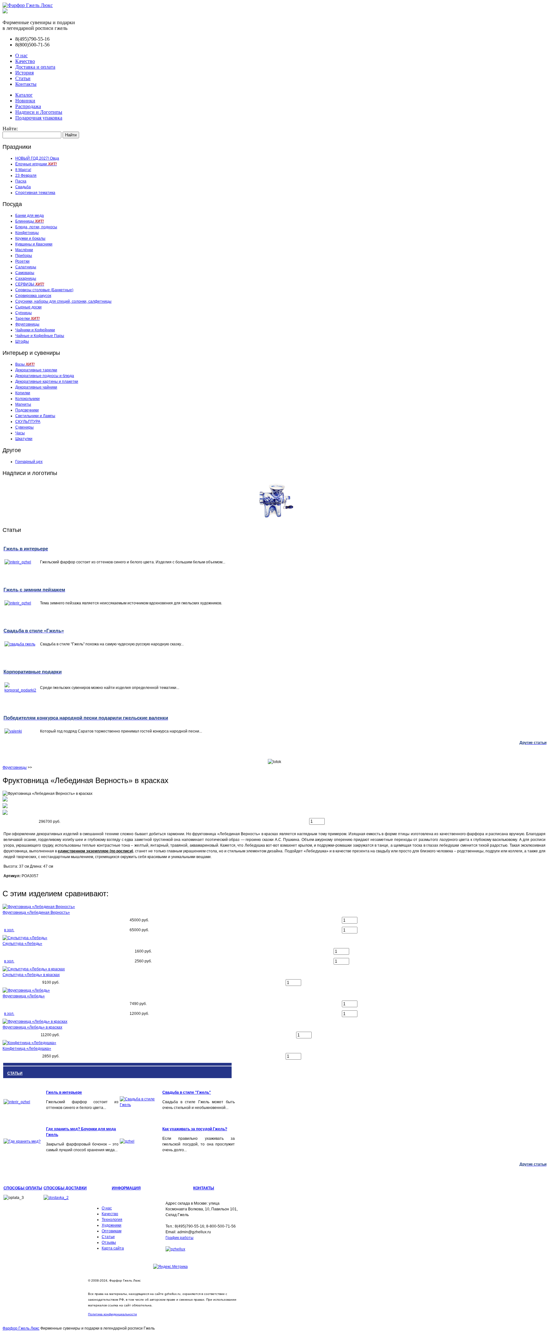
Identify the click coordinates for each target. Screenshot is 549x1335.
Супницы (23, 313)
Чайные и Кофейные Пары (39, 336)
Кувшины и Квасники (33, 244)
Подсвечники (27, 410)
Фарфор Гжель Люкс (21, 1328)
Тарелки (27, 318)
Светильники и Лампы (35, 416)
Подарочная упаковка (38, 117)
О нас (21, 55)
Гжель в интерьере (64, 1092)
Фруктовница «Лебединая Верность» (36, 912)
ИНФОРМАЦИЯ (126, 1188)
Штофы (22, 341)
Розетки (22, 261)
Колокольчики (27, 398)
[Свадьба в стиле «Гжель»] (140, 1105)
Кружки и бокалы (30, 238)
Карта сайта (113, 1248)
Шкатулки (23, 439)
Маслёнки (24, 250)
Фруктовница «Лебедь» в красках (32, 1027)
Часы (20, 433)
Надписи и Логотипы (38, 112)
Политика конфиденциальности (112, 1314)
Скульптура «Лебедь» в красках (31, 975)
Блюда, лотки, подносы (36, 227)
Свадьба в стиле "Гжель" (186, 1092)
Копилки (22, 393)
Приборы (23, 255)
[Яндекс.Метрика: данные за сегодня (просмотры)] (170, 1267)
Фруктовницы (27, 324)
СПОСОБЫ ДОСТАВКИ (65, 1188)
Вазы (25, 364)
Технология (112, 1219)
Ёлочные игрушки (36, 164)
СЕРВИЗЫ (29, 284)
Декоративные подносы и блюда (44, 376)
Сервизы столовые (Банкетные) (44, 290)
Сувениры (24, 427)
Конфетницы (27, 233)
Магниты (23, 404)
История (24, 72)
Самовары (24, 273)
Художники (111, 1225)
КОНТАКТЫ (203, 1188)
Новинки (25, 100)
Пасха (20, 181)
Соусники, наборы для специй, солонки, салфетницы (63, 301)
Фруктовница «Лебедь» (24, 996)
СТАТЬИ (15, 1073)
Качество (25, 61)
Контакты (26, 84)
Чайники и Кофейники (35, 330)
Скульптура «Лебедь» (22, 943)
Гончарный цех (29, 461)
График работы (179, 1237)
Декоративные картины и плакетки (46, 381)
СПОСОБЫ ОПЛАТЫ (22, 1188)
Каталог (24, 95)
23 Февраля (26, 175)
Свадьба (23, 187)
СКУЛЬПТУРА (27, 421)
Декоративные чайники (36, 387)
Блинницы (29, 221)
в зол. (9, 930)
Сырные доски (28, 307)
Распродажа (28, 106)
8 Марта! (23, 170)
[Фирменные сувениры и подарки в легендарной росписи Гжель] (5, 11)
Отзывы (109, 1242)
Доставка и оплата (35, 67)
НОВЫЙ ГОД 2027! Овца (37, 158)
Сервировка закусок (33, 295)
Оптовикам (111, 1231)
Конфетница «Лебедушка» (27, 1048)
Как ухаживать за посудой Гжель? (194, 1129)
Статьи (22, 78)
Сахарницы (25, 278)
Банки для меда (29, 215)
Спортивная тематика (35, 192)
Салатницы (25, 267)
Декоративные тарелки (36, 370)
